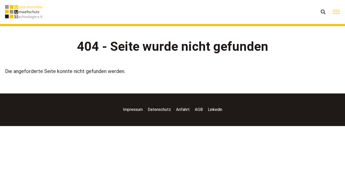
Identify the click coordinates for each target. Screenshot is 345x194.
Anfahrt (183, 109)
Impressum (133, 109)
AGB (199, 109)
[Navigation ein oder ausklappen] (336, 12)
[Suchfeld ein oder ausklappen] (323, 12)
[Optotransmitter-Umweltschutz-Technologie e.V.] (24, 12)
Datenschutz (159, 109)
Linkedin (215, 109)
